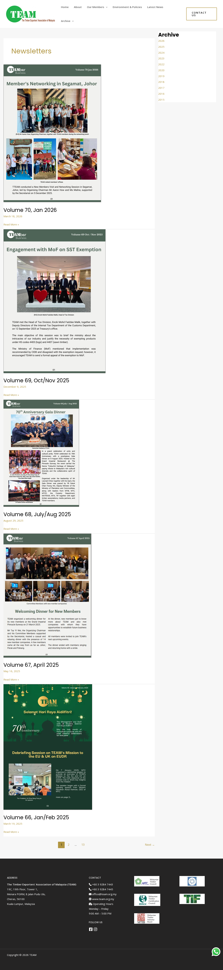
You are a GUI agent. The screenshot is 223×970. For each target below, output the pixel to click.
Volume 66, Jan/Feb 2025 (36, 817)
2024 (161, 52)
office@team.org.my (104, 894)
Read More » (11, 224)
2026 (161, 40)
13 (82, 845)
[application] (105, 7)
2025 (161, 46)
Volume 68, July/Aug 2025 (37, 514)
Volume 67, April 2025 (31, 665)
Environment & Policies (127, 7)
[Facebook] (91, 929)
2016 (161, 93)
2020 (161, 70)
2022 (161, 64)
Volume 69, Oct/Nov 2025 (36, 380)
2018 (161, 82)
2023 (161, 58)
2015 (161, 99)
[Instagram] (95, 929)
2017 (161, 87)
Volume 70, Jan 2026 (30, 210)
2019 (161, 76)
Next (150, 845)
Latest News (155, 7)
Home (65, 7)
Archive (65, 21)
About (78, 7)
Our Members (95, 7)
